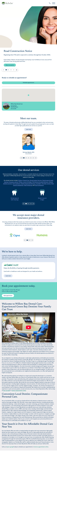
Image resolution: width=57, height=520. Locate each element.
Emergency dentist (13, 182)
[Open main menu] (53, 3)
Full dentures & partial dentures (40, 182)
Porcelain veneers (46, 183)
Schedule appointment (28, 82)
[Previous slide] (3, 70)
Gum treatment (16, 183)
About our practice (10, 65)
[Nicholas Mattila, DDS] (28, 142)
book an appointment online (19, 390)
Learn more (28, 129)
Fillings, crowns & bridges (25, 182)
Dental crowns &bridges (42, 198)
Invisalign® (38, 183)
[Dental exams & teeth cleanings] (14, 192)
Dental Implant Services (36, 180)
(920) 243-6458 (13, 108)
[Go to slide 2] (9, 70)
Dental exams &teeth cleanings (15, 198)
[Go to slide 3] (11, 70)
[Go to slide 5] (33, 158)
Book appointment (8, 295)
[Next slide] (14, 70)
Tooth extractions (39, 185)
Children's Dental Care (23, 180)
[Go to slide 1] (6, 70)
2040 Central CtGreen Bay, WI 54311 (17, 106)
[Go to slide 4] (31, 158)
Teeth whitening (28, 185)
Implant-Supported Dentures (28, 183)
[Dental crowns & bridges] (42, 192)
